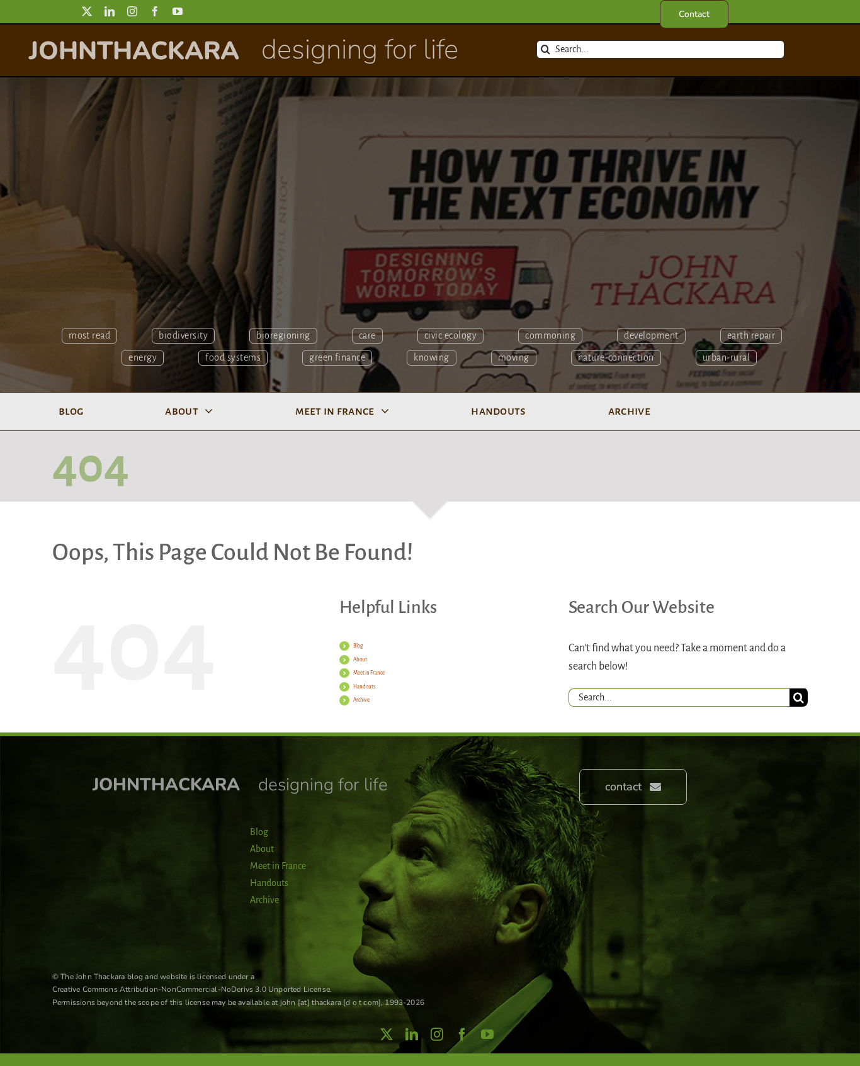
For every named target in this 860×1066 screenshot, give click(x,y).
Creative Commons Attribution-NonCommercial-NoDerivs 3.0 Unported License (191, 989)
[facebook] (155, 11)
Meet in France (369, 673)
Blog (358, 646)
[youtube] (178, 11)
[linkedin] (110, 11)
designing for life (359, 50)
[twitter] (87, 11)
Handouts (364, 687)
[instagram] (132, 11)
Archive (361, 700)
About (360, 660)
